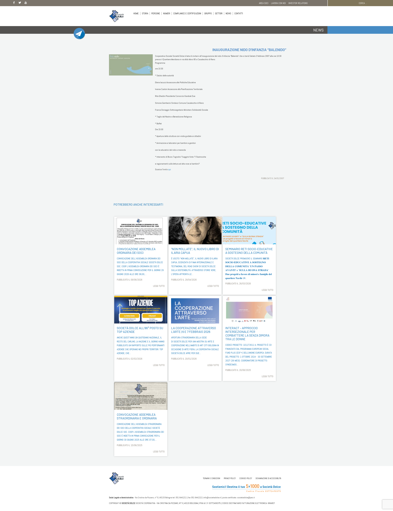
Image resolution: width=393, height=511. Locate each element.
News (228, 13)
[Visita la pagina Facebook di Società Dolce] (14, 3)
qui (169, 169)
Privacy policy (230, 478)
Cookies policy (245, 478)
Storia (145, 13)
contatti (238, 13)
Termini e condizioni (211, 478)
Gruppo (208, 13)
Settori (218, 13)
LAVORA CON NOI (278, 3)
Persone (155, 13)
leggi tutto (159, 286)
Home (136, 13)
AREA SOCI (263, 3)
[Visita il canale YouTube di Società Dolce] (25, 3)
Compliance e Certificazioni (187, 13)
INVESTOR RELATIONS (298, 3)
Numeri (166, 13)
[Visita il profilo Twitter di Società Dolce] (19, 3)
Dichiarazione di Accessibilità (268, 478)
